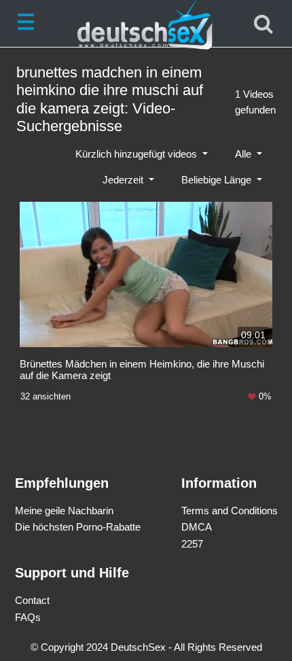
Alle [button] (244, 154)
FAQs (28, 617)
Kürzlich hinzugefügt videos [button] (137, 154)
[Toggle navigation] (28, 23)
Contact (32, 600)
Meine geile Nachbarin (64, 510)
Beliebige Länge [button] (217, 179)
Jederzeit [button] (124, 179)
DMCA (196, 527)
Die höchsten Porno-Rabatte (78, 527)
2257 (192, 544)
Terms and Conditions (229, 510)
